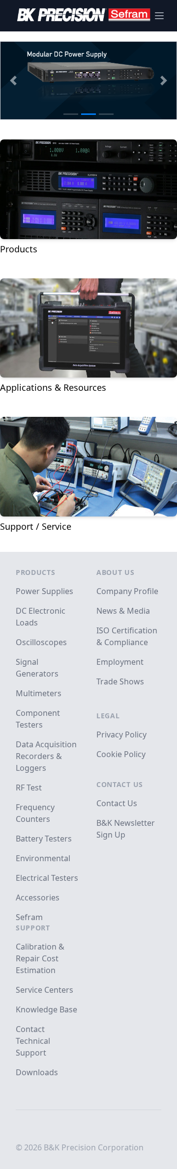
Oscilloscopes (41, 642)
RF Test (29, 787)
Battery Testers (44, 838)
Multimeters (38, 693)
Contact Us (119, 784)
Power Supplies (44, 591)
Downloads (37, 1072)
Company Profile (127, 591)
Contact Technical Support (33, 1041)
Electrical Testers (47, 877)
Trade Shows (120, 681)
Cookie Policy (121, 754)
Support (33, 927)
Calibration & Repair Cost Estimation (40, 958)
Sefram (29, 917)
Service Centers (44, 989)
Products (36, 572)
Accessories (37, 897)
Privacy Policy (121, 734)
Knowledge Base (46, 1009)
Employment (120, 661)
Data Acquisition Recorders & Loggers (46, 756)
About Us (115, 572)
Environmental (43, 858)
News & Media (123, 610)
